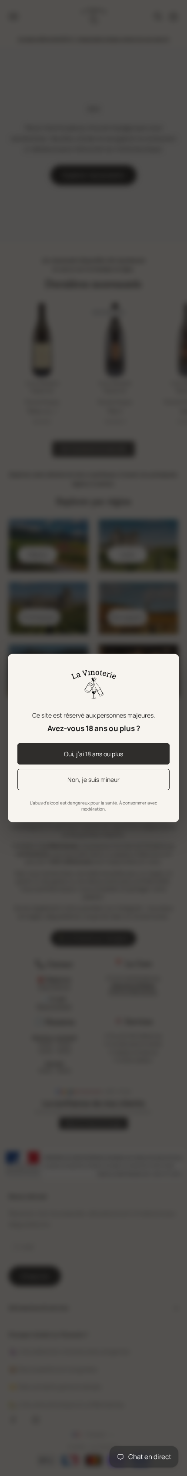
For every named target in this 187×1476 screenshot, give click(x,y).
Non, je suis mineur (93, 779)
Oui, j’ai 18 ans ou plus (93, 754)
